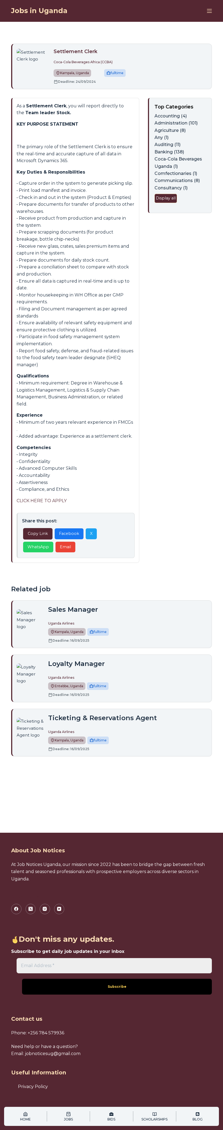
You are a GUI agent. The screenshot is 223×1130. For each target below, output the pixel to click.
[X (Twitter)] (31, 909)
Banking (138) (169, 151)
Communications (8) (177, 180)
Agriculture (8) (170, 130)
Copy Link (38, 533)
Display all (166, 198)
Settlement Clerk (75, 51)
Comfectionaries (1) (175, 173)
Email (65, 546)
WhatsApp (38, 546)
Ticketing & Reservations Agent (102, 718)
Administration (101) (176, 123)
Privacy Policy (33, 1086)
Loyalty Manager (76, 664)
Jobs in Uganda (39, 11)
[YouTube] (59, 909)
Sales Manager (73, 609)
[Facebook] (16, 909)
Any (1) (161, 137)
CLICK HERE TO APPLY (42, 500)
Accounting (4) (170, 116)
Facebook (69, 533)
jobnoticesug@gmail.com (52, 1053)
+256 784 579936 (46, 1032)
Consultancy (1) (171, 187)
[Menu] (209, 10)
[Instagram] (45, 909)
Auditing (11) (167, 144)
